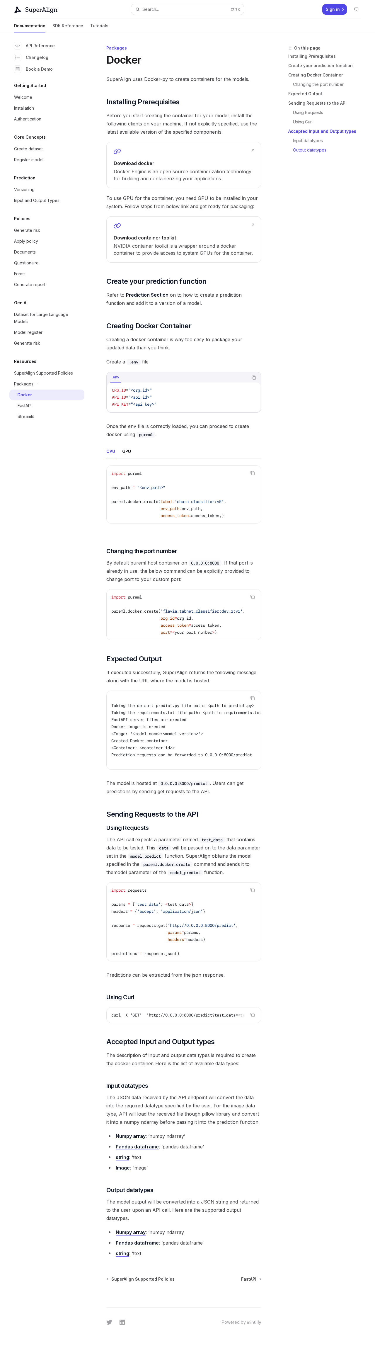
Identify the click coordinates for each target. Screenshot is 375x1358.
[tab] (115, 377)
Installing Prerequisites (312, 56)
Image (123, 1168)
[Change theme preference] (356, 9)
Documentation (29, 25)
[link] (183, 165)
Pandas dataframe (137, 1147)
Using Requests (308, 112)
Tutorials (99, 25)
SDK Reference (67, 25)
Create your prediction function (320, 65)
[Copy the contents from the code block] (254, 377)
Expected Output (305, 93)
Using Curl (303, 121)
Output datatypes (309, 149)
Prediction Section (147, 295)
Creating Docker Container (315, 74)
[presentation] (184, 614)
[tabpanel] (183, 397)
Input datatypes (308, 140)
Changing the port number (318, 84)
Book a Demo (39, 69)
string (122, 1157)
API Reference (40, 45)
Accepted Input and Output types (322, 131)
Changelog (37, 57)
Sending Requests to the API (317, 103)
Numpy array (131, 1136)
